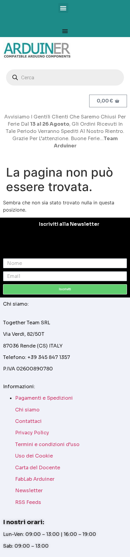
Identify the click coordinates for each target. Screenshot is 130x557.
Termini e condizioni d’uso (47, 444)
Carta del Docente (37, 467)
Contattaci (28, 421)
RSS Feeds (28, 502)
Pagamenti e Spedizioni (44, 398)
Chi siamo (27, 410)
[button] (63, 8)
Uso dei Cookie (34, 456)
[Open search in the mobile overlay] (65, 77)
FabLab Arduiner (34, 479)
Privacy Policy (32, 433)
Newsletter (29, 490)
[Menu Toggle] (65, 31)
